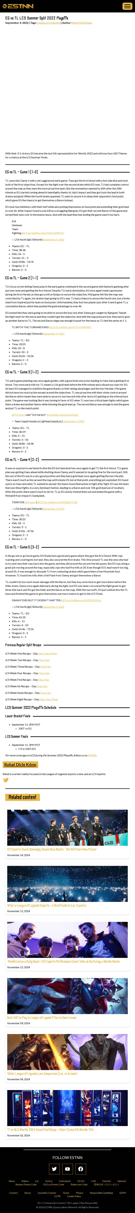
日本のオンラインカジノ (106, 1184)
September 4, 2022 (53, 239)
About (27, 1192)
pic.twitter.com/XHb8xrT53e (60, 502)
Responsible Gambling (101, 1192)
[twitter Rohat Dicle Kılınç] (6, 779)
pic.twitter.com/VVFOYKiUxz (84, 600)
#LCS (24, 232)
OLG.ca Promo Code (53, 1184)
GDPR (122, 1192)
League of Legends (48, 22)
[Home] (18, 6)
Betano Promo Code (26, 1184)
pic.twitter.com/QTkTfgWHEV (73, 327)
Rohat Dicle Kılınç (81, 22)
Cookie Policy (74, 1196)
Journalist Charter (47, 1192)
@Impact (30, 502)
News (12, 1181)
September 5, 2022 (53, 606)
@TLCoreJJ (18, 414)
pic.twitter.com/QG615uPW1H (46, 232)
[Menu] (127, 6)
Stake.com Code (79, 1184)
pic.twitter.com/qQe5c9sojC (62, 414)
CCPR (57, 1196)
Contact (13, 1192)
